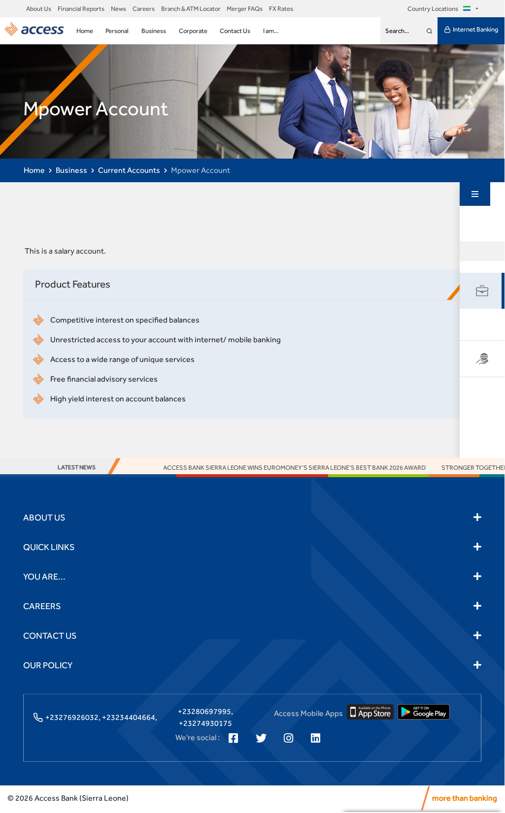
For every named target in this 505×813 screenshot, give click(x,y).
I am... (270, 30)
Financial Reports (81, 8)
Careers (144, 8)
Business (153, 30)
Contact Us (235, 30)
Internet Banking (475, 29)
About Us (38, 8)
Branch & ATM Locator (191, 8)
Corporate (193, 30)
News (118, 8)
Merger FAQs (245, 8)
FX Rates (281, 8)
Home (84, 30)
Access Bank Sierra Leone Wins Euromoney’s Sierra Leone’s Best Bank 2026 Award (279, 467)
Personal (117, 30)
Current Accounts (129, 170)
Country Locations (433, 8)
